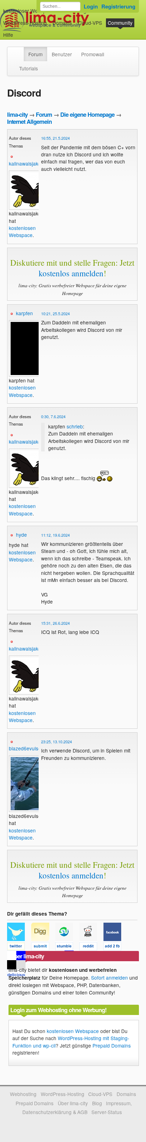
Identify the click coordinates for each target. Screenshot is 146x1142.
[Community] (19, 50)
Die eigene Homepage (87, 114)
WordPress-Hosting (25, 22)
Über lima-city (73, 1103)
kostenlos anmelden (71, 273)
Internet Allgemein (29, 121)
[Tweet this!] (19, 947)
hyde (21, 534)
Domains (62, 22)
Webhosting (23, 1093)
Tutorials (28, 68)
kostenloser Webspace (28, 10)
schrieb (75, 426)
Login (91, 6)
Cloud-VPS (90, 22)
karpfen (24, 313)
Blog (97, 1103)
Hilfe (8, 34)
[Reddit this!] (91, 947)
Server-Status (106, 1111)
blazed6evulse (25, 748)
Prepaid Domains (111, 1045)
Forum (35, 54)
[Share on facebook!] (114, 947)
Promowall (92, 54)
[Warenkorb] (19, 31)
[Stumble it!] (67, 947)
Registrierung (118, 6)
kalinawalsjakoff (26, 163)
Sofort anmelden (109, 977)
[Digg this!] (43, 947)
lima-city (17, 114)
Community (120, 22)
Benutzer (62, 54)
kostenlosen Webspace (22, 231)
